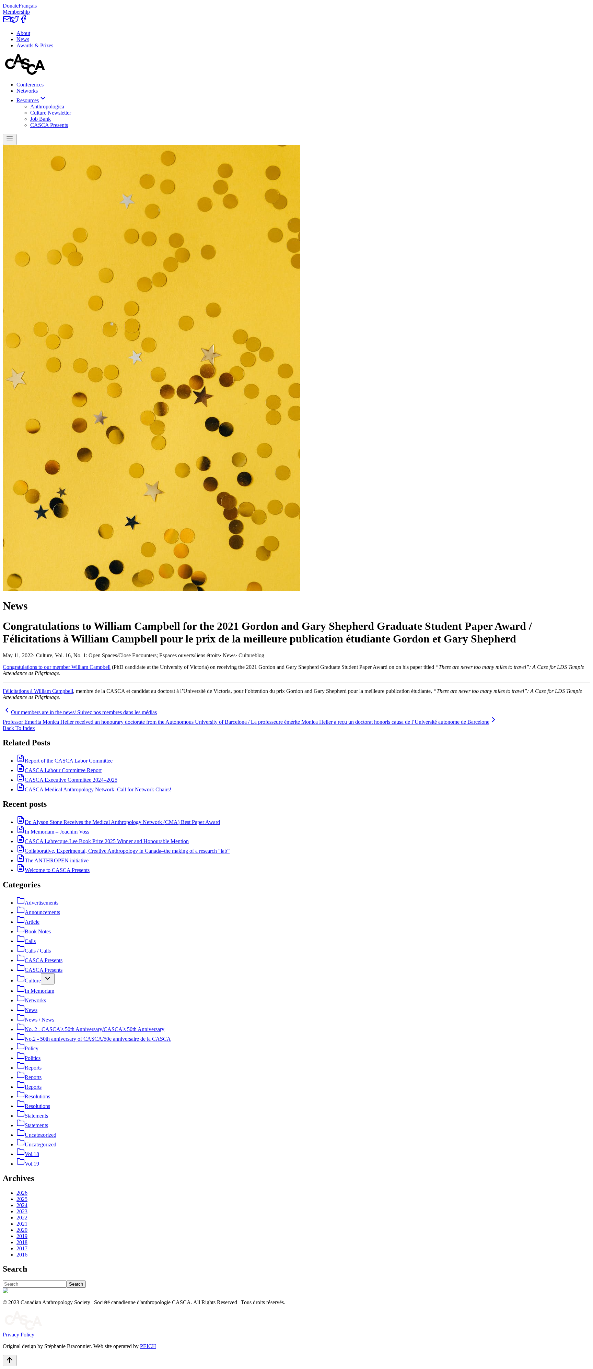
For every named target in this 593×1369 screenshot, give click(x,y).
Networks (27, 91)
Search (76, 1284)
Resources (27, 100)
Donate (11, 6)
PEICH (148, 1346)
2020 (21, 1230)
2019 (21, 1236)
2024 (21, 1205)
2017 (21, 1248)
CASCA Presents (49, 125)
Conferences (30, 84)
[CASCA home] (25, 73)
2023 (21, 1211)
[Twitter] (15, 21)
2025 (21, 1199)
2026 (21, 1193)
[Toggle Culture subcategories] (48, 978)
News (22, 39)
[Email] (7, 21)
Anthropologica (47, 106)
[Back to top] (9, 1360)
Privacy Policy (18, 1334)
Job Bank (40, 119)
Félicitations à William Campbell (38, 691)
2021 (21, 1224)
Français (28, 6)
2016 (21, 1255)
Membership (16, 12)
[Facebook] (23, 21)
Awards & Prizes (34, 45)
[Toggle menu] (9, 139)
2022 (21, 1217)
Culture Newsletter (50, 113)
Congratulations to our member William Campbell (57, 667)
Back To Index (19, 728)
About (23, 33)
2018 (21, 1242)
